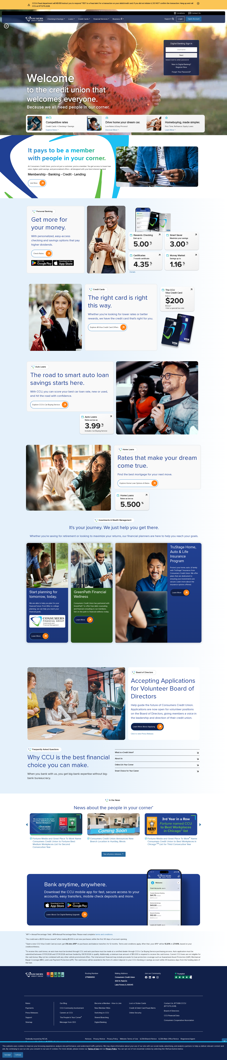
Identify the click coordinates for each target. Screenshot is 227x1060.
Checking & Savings (55, 19)
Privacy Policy (111, 1049)
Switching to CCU (102, 1013)
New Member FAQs (102, 1008)
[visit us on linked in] (149, 977)
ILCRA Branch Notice (148, 1039)
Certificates (139, 255)
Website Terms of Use (129, 1039)
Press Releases (32, 1013)
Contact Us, (169, 1003)
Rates (28, 1003)
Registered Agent (188, 1039)
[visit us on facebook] (146, 977)
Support (168, 19)
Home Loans (127, 495)
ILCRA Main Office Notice (169, 1039)
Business (116, 19)
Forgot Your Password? (181, 72)
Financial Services (101, 19)
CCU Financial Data (171, 1015)
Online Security (135, 1013)
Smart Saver (176, 235)
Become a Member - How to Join (108, 1003)
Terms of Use (93, 1049)
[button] (157, 751)
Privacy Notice (99, 1039)
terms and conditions (104, 934)
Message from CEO (68, 1022)
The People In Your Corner (70, 1017)
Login (180, 19)
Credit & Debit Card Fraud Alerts (142, 1008)
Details (132, 272)
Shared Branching (102, 1017)
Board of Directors (171, 1011)
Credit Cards (83, 19)
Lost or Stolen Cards (137, 1003)
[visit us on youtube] (153, 977)
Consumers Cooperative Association (179, 1020)
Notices (88, 1039)
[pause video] (6, 26)
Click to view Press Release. (142, 734)
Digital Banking (101, 1022)
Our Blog (63, 1003)
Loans (70, 19)
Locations (181, 13)
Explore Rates (51, 130)
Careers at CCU (66, 1013)
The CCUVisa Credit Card (173, 291)
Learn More (169, 130)
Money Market (177, 255)
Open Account (194, 19)
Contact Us (196, 13)
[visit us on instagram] (157, 977)
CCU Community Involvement (72, 1008)
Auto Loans (91, 417)
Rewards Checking (143, 235)
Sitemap (29, 1022)
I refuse (18, 1055)
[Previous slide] (27, 825)
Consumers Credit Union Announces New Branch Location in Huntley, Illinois (111, 840)
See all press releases (112, 854)
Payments (30, 1008)
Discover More (111, 130)
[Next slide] (200, 825)
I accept (7, 1055)
